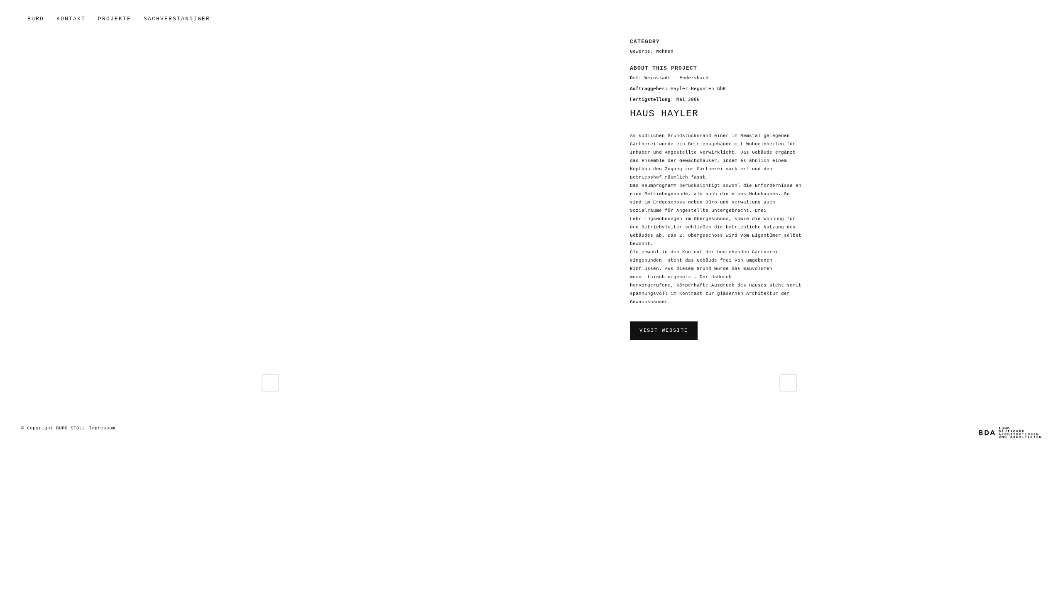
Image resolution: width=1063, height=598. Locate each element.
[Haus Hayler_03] (263, 44)
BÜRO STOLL (70, 428)
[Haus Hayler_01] (266, 44)
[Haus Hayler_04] (271, 44)
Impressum (102, 428)
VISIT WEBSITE (663, 330)
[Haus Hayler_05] (268, 44)
